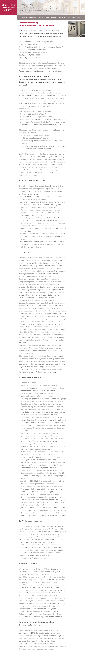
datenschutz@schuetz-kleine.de (39, 71)
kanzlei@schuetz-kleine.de (36, 52)
